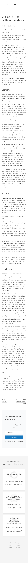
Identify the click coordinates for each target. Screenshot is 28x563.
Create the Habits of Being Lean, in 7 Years (21, 401)
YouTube (9, 543)
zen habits (4, 5)
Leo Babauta (9, 26)
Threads (10, 545)
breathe (24, 5)
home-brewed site (15, 155)
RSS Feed (18, 547)
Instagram (18, 543)
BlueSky (18, 545)
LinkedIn (9, 547)
